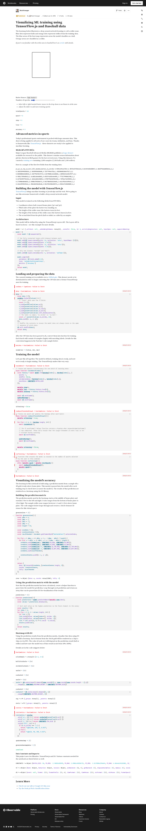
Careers (101, 814)
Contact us (102, 816)
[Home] (11, 816)
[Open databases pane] (142, 14)
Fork (120, 10)
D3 (56, 819)
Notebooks (12, 3)
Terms (55, 826)
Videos (81, 816)
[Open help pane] (142, 31)
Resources (23, 3)
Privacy (37, 826)
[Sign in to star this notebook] (124, 10)
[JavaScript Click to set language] (13, 251)
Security (44, 826)
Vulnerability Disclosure (70, 826)
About (101, 812)
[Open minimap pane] (142, 18)
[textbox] (73, 251)
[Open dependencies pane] (142, 23)
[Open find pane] (142, 27)
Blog (80, 812)
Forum (81, 821)
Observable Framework (62, 814)
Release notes (59, 821)
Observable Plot (59, 816)
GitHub (101, 821)
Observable (58, 812)
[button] (13, 19)
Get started (136, 3)
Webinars (81, 814)
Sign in (125, 3)
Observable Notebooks (37, 812)
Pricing (35, 3)
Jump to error (127, 291)
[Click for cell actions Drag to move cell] (13, 777)
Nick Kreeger (24, 10)
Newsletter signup (104, 819)
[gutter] (7, 32)
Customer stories (84, 819)
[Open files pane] (142, 10)
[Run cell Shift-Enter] (130, 232)
